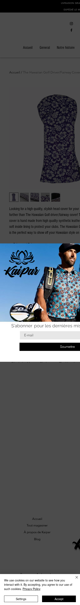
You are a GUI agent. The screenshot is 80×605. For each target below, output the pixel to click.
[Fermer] (74, 580)
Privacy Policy (31, 589)
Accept (59, 599)
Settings (21, 599)
